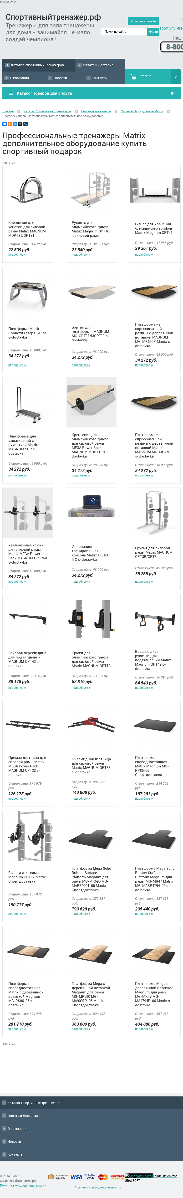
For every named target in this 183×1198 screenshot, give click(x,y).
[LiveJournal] (25, 124)
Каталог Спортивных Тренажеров (37, 65)
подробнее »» (17, 254)
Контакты (99, 78)
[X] (20, 124)
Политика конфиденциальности (23, 1185)
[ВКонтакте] (4, 124)
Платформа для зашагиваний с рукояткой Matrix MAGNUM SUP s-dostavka (23, 444)
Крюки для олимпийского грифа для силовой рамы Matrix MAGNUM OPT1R (91, 659)
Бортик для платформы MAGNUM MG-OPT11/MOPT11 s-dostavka (90, 333)
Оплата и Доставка (98, 65)
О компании (19, 78)
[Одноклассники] (10, 124)
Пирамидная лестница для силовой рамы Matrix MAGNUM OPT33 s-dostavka (91, 765)
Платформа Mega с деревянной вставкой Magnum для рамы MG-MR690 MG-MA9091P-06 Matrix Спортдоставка (91, 994)
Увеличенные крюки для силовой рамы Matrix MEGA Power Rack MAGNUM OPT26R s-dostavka (27, 553)
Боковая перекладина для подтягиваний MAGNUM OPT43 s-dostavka (27, 659)
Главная (8, 111)
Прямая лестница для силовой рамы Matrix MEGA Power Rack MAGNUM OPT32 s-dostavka (27, 766)
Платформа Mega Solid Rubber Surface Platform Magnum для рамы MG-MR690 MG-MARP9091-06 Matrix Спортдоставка (91, 879)
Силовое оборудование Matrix (142, 111)
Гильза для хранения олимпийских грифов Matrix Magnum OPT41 (154, 228)
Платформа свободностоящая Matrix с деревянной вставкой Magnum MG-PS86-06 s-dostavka (26, 994)
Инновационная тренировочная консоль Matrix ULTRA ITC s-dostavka (90, 552)
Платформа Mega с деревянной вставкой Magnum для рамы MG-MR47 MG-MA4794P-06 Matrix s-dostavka (154, 994)
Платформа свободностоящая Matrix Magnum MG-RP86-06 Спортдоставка (152, 766)
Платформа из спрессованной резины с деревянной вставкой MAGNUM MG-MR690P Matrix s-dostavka (154, 335)
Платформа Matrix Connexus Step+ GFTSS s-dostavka (27, 332)
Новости (60, 78)
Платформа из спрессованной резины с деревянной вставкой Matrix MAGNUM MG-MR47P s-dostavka (154, 445)
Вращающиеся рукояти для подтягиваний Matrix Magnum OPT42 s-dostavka (153, 660)
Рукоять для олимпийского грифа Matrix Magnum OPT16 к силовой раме (90, 228)
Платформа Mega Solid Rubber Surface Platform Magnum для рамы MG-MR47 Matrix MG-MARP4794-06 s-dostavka (155, 879)
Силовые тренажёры (96, 111)
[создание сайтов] (139, 1176)
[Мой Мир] (15, 124)
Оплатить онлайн (143, 21)
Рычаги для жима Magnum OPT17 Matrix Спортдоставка (27, 876)
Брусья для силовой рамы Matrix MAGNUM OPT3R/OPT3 (154, 552)
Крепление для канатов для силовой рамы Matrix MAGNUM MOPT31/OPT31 (27, 228)
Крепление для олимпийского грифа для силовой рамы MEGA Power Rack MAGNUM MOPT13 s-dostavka (90, 445)
